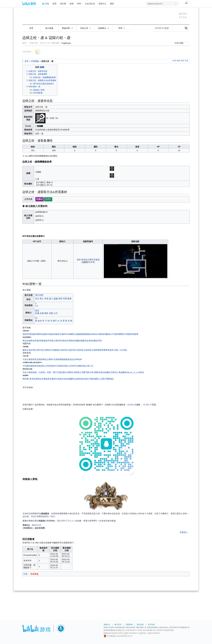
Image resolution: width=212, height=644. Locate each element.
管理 (120, 28)
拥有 (46, 313)
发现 (72, 3)
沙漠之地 (75, 350)
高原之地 (83, 350)
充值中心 (102, 3)
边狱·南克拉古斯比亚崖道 (88, 259)
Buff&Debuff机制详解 (98, 334)
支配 (51, 313)
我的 (112, 3)
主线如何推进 (53, 334)
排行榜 (63, 3)
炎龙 (70, 359)
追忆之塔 (45, 366)
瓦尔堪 (48, 359)
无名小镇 (27, 372)
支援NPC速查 (56, 379)
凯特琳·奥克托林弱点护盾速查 (36, 379)
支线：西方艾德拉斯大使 (58, 372)
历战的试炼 (62, 366)
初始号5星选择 (29, 334)
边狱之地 (91, 350)
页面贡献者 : (27, 52)
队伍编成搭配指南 (81, 334)
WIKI (79, 3)
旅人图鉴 (49, 28)
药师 (65, 298)
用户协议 (151, 625)
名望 (42, 313)
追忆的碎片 (85, 379)
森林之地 (27, 350)
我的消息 (183, 14)
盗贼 (56, 298)
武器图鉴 (35, 61)
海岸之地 (51, 350)
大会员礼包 (90, 3)
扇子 (55, 321)
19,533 (130, 404)
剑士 (37, 298)
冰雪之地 (35, 350)
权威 (37, 313)
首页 (54, 3)
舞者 (69, 298)
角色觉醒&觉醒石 (78, 340)
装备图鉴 (34, 574)
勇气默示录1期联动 (92, 372)
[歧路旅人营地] (106, 496)
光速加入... (184, 532)
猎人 (51, 298)
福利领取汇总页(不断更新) (102, 379)
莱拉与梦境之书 (76, 372)
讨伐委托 (27, 366)
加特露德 (60, 359)
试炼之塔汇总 (87, 366)
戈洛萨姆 (41, 359)
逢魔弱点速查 (74, 379)
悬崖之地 (59, 350)
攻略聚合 (102, 28)
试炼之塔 (84, 28)
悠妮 (66, 359)
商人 (42, 298)
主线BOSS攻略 (66, 334)
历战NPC (53, 366)
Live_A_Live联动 (136, 372)
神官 (60, 298)
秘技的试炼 (36, 366)
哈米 (80, 359)
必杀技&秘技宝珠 (94, 340)
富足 (37, 310)
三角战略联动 (123, 372)
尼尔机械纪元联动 (109, 372)
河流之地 (67, 350)
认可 (56, 313)
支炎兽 (65, 379)
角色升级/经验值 (38, 340)
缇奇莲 (34, 359)
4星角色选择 (41, 334)
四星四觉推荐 (132, 334)
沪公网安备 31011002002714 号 (119, 636)
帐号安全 (118, 625)
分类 (25, 574)
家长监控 (140, 625)
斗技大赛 (27, 359)
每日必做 (27, 340)
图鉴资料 (66, 28)
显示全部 (39, 295)
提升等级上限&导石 (54, 340)
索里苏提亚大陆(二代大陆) (115, 350)
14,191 (146, 404)
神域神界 (99, 350)
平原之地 (43, 350)
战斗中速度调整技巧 (117, 334)
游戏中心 (107, 625)
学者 (46, 298)
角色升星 (67, 340)
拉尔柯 (75, 359)
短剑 (40, 321)
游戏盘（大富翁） (39, 372)
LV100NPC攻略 (74, 366)
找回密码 (129, 625)
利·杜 (53, 359)
